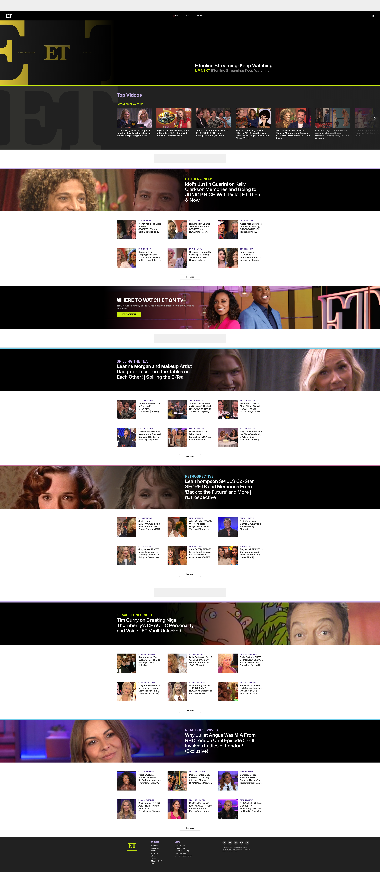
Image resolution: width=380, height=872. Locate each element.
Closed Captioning (182, 813)
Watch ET (201, 4)
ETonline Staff (156, 823)
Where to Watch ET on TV (150, 280)
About (153, 820)
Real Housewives (201, 692)
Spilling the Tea (132, 332)
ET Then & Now (198, 159)
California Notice (181, 815)
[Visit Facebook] (224, 805)
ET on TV (154, 818)
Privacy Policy (180, 810)
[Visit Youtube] (241, 805)
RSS (152, 826)
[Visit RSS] (247, 805)
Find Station (129, 294)
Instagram (155, 810)
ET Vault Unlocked (134, 577)
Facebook (155, 808)
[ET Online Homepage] (9, 4)
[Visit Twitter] (230, 805)
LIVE (177, 4)
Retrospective (199, 447)
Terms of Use (180, 808)
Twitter (153, 813)
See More (190, 256)
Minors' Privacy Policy (183, 818)
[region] (57, 41)
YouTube (154, 815)
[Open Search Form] (373, 5)
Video (188, 4)
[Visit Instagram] (236, 805)
